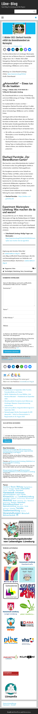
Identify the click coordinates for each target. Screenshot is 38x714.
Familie (17, 488)
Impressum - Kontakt (9, 705)
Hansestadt (8, 492)
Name (5, 309)
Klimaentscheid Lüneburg (10, 470)
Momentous (27, 712)
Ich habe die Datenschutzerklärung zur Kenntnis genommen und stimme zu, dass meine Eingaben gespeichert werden (19, 340)
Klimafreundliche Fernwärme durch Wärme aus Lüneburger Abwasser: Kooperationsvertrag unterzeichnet (18, 403)
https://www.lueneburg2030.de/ (16, 74)
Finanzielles (25, 489)
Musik (14, 500)
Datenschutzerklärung (9, 703)
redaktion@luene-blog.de (12, 253)
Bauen (13, 487)
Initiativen (19, 492)
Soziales (19, 508)
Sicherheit (12, 508)
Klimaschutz (8, 496)
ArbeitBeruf (6, 487)
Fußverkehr (5, 490)
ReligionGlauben (20, 506)
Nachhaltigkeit (9, 271)
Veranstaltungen (28, 271)
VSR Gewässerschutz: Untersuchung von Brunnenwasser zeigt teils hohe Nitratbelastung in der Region (18, 450)
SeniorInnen (6, 508)
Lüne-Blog (9, 4)
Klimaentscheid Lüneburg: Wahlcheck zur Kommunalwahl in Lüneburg (19, 462)
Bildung (20, 487)
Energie (11, 488)
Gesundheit (19, 490)
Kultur (13, 268)
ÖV (17, 515)
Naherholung (16, 271)
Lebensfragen (6, 498)
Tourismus (23, 510)
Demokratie (5, 488)
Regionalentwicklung (9, 506)
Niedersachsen (6, 502)
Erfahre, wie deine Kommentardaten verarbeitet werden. (16, 358)
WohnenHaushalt (9, 515)
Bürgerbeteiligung (28, 487)
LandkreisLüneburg (26, 497)
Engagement (8, 268)
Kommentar (7, 288)
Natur (22, 271)
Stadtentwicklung (11, 510)
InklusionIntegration (9, 494)
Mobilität (7, 500)
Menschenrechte (30, 498)
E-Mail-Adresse (8, 317)
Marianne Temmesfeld (10, 449)
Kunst (16, 496)
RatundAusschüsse (11, 504)
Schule (26, 506)
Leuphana (13, 498)
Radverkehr (21, 502)
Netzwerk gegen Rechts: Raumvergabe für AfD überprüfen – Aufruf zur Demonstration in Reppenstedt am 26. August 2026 (18, 414)
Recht (21, 504)
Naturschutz (30, 500)
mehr (17, 347)
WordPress (17, 712)
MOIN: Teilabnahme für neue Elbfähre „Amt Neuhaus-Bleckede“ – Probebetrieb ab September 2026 (19, 396)
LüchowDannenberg (21, 498)
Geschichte (11, 490)
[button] (4, 49)
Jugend (18, 494)
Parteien (14, 502)
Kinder (23, 494)
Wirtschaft (25, 513)
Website (5, 325)
